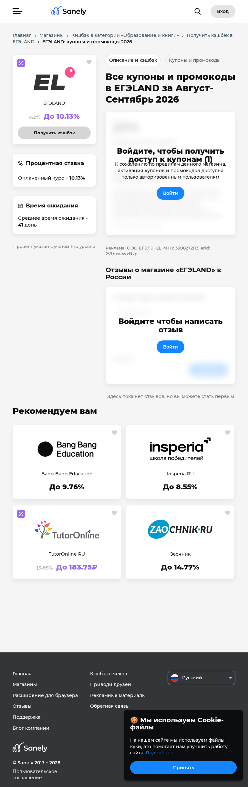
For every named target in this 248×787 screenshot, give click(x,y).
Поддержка (26, 717)
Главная (22, 674)
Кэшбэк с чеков (108, 674)
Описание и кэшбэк (133, 60)
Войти (170, 193)
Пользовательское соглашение (35, 775)
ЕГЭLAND (54, 103)
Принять (183, 767)
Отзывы (22, 706)
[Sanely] (68, 11)
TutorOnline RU (67, 554)
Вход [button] (223, 11)
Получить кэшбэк (54, 131)
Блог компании (31, 728)
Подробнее (159, 753)
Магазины (25, 684)
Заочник (180, 554)
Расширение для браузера (45, 695)
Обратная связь (109, 706)
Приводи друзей (110, 684)
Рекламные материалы (118, 695)
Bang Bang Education (67, 474)
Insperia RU (180, 474)
